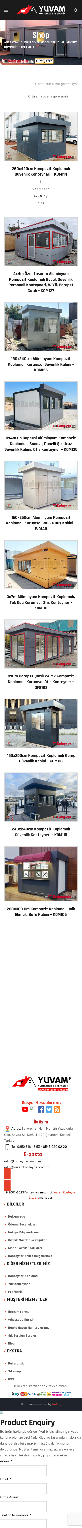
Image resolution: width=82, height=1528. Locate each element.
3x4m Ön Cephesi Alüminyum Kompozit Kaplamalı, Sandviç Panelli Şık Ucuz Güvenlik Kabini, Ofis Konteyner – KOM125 (40, 443)
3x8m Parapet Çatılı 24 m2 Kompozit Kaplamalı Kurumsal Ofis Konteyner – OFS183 (41, 681)
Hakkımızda (16, 1216)
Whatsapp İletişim (21, 1319)
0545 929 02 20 (55, 1147)
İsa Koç (56, 1404)
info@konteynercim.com (22, 1161)
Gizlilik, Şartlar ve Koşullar (27, 1240)
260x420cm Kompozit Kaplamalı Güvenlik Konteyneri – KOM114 (41, 171)
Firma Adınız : (10, 1497)
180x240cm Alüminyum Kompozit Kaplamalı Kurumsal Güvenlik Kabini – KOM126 (41, 364)
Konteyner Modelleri (39, 42)
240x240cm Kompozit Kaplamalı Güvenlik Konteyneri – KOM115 (41, 832)
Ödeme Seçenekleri (22, 1224)
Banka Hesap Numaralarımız (29, 1327)
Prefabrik (15, 1292)
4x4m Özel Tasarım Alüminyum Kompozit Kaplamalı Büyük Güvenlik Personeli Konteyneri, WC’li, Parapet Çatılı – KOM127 (41, 282)
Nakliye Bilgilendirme (23, 1232)
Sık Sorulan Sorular (22, 1335)
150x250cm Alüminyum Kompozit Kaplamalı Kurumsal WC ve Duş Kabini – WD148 (41, 523)
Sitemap (14, 1371)
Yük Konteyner (19, 1284)
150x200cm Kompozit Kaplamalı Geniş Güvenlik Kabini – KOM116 (41, 758)
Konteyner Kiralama (23, 1276)
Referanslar (17, 1363)
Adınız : (6, 1461)
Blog (11, 1343)
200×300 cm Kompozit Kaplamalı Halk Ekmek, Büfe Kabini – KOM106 (41, 912)
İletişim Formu (18, 1312)
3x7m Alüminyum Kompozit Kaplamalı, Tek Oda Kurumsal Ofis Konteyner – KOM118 (41, 602)
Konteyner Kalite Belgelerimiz (30, 1256)
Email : (5, 1479)
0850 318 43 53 (28, 1147)
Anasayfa (11, 42)
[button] (76, 10)
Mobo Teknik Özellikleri (25, 1248)
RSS (11, 1379)
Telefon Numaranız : (15, 1515)
